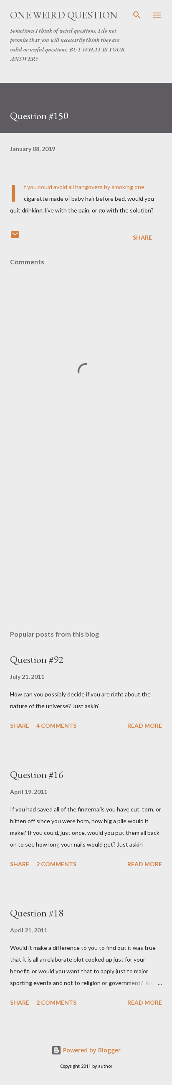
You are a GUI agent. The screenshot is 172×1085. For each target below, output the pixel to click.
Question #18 (36, 912)
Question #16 (36, 774)
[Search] (137, 15)
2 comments (56, 863)
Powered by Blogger (91, 1050)
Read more (144, 725)
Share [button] (142, 237)
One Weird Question (64, 14)
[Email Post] (15, 237)
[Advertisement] (86, 544)
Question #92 (36, 659)
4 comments (56, 725)
